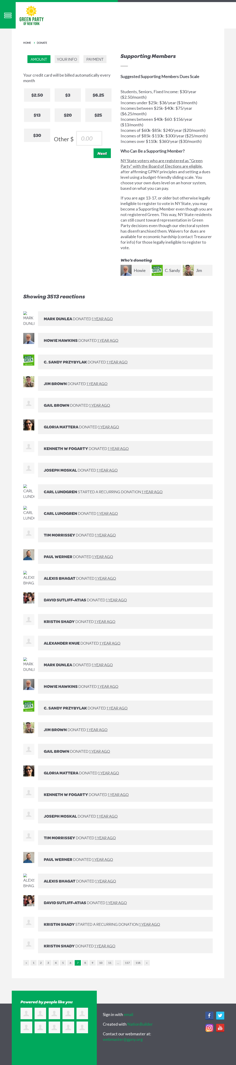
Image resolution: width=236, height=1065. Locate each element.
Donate (42, 42)
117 (127, 962)
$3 (67, 95)
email (128, 1014)
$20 (68, 115)
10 (100, 962)
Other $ (64, 139)
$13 (37, 115)
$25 (98, 115)
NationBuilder (140, 1024)
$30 (37, 135)
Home (27, 42)
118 (138, 962)
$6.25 (98, 95)
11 (109, 962)
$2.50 (37, 95)
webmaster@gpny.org (123, 1039)
